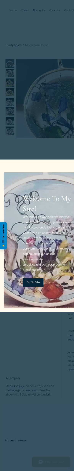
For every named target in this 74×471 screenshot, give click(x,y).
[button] (33, 282)
